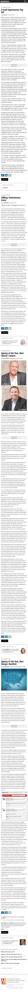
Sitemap (22, 980)
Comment (4, 179)
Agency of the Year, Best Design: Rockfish (11, 957)
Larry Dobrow (5, 666)
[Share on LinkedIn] (6, 175)
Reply (2, 929)
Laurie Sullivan (6, 358)
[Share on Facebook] (2, 175)
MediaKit (17, 979)
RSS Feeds (17, 980)
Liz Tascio (4, 15)
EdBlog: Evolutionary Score (8, 951)
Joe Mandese (5, 202)
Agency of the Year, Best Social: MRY (10, 963)
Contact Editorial (10, 980)
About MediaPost (10, 979)
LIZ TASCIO (4, 187)
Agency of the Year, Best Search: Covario (11, 954)
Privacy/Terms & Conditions (13, 982)
